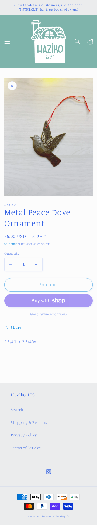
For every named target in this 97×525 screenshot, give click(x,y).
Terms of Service (26, 447)
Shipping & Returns (29, 422)
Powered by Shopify (57, 516)
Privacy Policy (24, 435)
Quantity (11, 253)
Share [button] (16, 327)
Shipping (10, 243)
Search (17, 409)
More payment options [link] (48, 314)
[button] (7, 41)
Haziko (40, 516)
